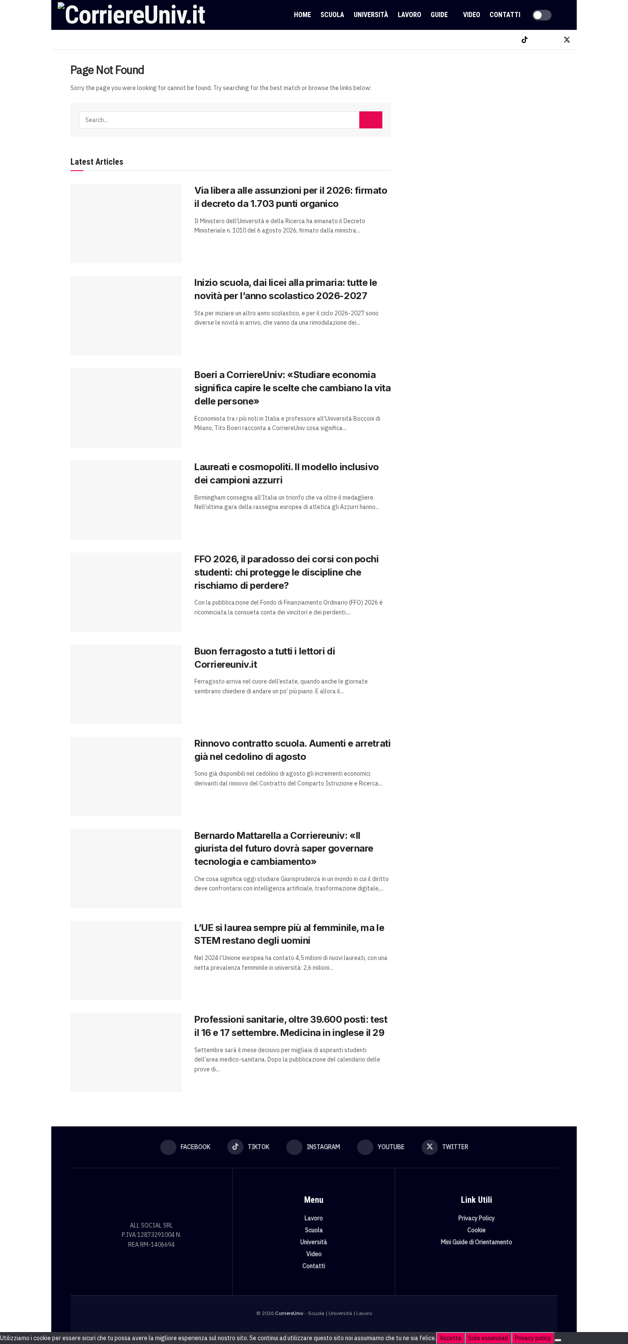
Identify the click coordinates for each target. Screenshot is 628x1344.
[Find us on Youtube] (552, 39)
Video (471, 15)
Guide (439, 15)
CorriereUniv (289, 1313)
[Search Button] (566, 15)
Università (371, 15)
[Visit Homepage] (131, 15)
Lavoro (409, 15)
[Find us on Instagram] (538, 39)
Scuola (332, 15)
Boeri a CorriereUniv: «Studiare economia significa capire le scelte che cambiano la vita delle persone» (292, 388)
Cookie (476, 1230)
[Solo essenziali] (558, 1340)
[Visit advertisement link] (484, 127)
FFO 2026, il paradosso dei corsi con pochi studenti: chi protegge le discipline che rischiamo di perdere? (286, 572)
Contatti (505, 15)
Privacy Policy (476, 1218)
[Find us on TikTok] (525, 39)
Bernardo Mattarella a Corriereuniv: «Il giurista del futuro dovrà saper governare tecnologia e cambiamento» (283, 848)
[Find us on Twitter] (566, 39)
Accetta (450, 1338)
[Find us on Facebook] (510, 39)
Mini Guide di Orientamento (476, 1242)
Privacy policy (533, 1338)
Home (302, 15)
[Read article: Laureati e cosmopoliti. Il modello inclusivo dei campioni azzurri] (126, 500)
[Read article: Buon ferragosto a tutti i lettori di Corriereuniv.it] (126, 684)
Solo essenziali (488, 1338)
